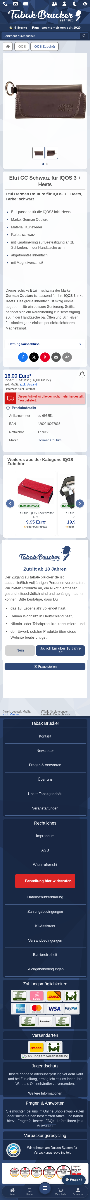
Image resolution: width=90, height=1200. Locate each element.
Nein (20, 650)
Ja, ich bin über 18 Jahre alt (60, 650)
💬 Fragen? (73, 1179)
